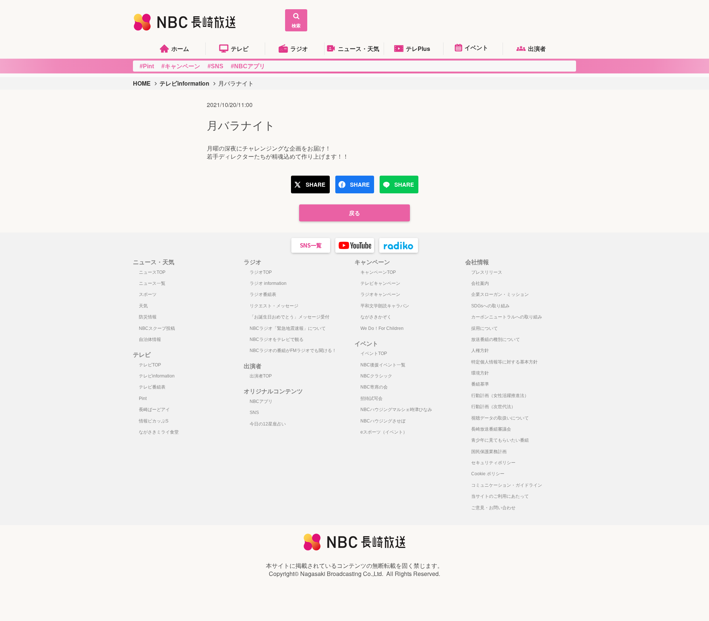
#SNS (215, 66)
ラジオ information (268, 283)
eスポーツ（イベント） (383, 432)
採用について (484, 328)
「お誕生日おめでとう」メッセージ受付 (289, 317)
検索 (296, 25)
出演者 (537, 48)
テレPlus (418, 48)
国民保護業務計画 (489, 451)
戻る (354, 213)
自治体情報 (150, 339)
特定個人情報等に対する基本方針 (504, 362)
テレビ (240, 48)
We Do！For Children (382, 328)
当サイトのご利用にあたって (500, 496)
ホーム (180, 48)
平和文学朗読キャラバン (384, 305)
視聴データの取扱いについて (500, 418)
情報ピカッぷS (153, 421)
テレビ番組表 (152, 387)
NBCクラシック (376, 376)
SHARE (315, 184)
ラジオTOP (261, 272)
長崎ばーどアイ (154, 409)
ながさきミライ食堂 (159, 432)
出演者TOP (261, 376)
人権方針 (480, 350)
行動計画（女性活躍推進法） (500, 395)
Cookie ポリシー (487, 473)
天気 (143, 305)
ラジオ (299, 48)
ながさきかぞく (375, 317)
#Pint (147, 66)
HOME (142, 83)
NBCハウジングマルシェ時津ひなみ (396, 409)
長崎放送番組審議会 (491, 429)
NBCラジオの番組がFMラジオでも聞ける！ (293, 350)
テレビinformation (184, 83)
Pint (143, 398)
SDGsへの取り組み (490, 305)
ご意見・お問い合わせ (493, 507)
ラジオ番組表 (263, 294)
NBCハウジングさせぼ (382, 421)
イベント (476, 47)
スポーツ (148, 294)
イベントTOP (373, 353)
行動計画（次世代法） (493, 406)
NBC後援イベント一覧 (382, 365)
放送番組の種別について (495, 339)
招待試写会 (371, 398)
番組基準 (480, 384)
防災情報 (148, 317)
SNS (254, 412)
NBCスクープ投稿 (157, 328)
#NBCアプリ (248, 66)
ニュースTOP (152, 272)
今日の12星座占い (268, 424)
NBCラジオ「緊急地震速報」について (288, 328)
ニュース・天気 (358, 48)
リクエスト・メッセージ (274, 305)
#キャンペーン (180, 66)
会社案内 (480, 283)
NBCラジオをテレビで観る (277, 339)
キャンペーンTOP (378, 272)
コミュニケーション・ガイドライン (506, 485)
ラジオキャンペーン (380, 294)
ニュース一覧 (152, 283)
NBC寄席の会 (374, 387)
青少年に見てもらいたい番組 (500, 440)
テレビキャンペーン (380, 283)
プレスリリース (486, 272)
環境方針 (480, 373)
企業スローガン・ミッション (500, 294)
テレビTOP (150, 365)
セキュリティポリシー (493, 462)
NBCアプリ (261, 401)
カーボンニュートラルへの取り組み (506, 317)
